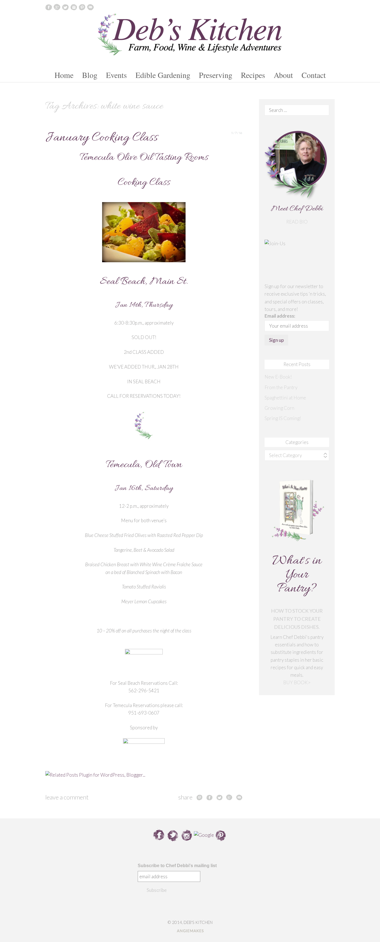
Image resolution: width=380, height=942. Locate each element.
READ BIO (297, 222)
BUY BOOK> (296, 682)
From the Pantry (281, 387)
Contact (314, 75)
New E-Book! (278, 377)
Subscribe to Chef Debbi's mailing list (177, 865)
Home (64, 75)
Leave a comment (66, 797)
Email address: (280, 316)
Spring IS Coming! (283, 418)
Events (116, 75)
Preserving (215, 75)
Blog (89, 75)
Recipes (253, 75)
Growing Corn (279, 408)
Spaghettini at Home (285, 398)
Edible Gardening (162, 75)
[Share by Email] (239, 797)
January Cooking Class (101, 138)
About (283, 75)
